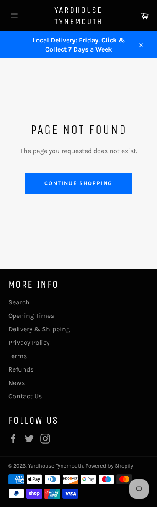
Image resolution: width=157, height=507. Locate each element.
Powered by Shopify (109, 466)
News (16, 383)
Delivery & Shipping (39, 329)
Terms (17, 356)
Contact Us (25, 396)
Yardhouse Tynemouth (78, 15)
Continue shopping (78, 183)
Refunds (20, 369)
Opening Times (31, 316)
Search (19, 302)
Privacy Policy (28, 342)
